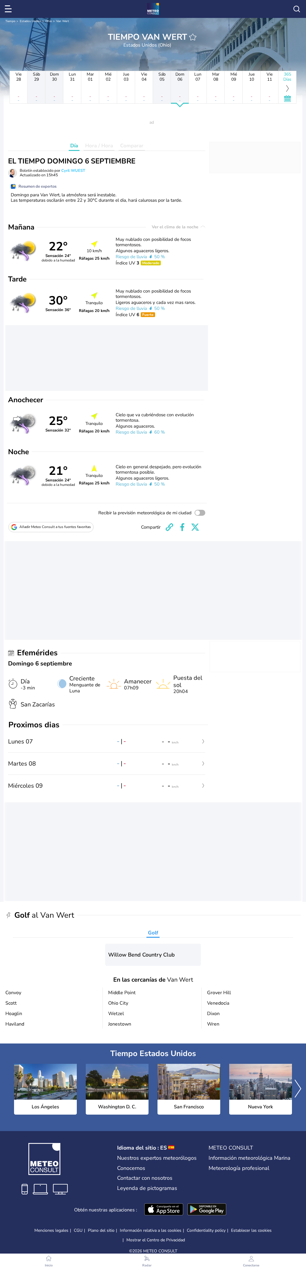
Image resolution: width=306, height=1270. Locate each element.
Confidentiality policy (206, 1230)
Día (74, 145)
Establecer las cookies (251, 1230)
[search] (297, 9)
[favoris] (192, 37)
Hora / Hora (99, 145)
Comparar (131, 145)
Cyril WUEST (73, 170)
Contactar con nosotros (144, 1178)
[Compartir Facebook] (182, 527)
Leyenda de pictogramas (147, 1188)
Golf (153, 932)
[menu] (9, 9)
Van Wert (62, 21)
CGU (78, 1230)
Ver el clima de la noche (176, 227)
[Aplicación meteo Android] (206, 1210)
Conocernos (131, 1168)
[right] (297, 1089)
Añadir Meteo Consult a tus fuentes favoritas (55, 526)
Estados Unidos (30, 21)
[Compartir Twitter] (195, 527)
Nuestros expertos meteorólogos (157, 1158)
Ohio (48, 21)
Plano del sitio (101, 1230)
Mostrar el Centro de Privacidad (155, 1240)
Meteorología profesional (239, 1168)
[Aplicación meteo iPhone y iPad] (163, 1210)
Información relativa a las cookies (150, 1230)
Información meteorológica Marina (249, 1158)
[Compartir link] (169, 527)
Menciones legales (51, 1230)
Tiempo (10, 21)
